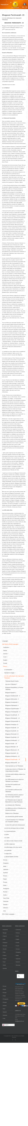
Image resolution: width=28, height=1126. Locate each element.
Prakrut (4, 955)
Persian (4, 992)
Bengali (4, 932)
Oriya (4, 952)
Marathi (4, 949)
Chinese (18, 932)
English (17, 939)
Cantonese (18, 929)
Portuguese (5, 999)
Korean (4, 986)
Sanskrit (5, 968)
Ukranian (5, 1015)
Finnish (17, 942)
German (18, 949)
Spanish (5, 1012)
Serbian (5, 1005)
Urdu (4, 1018)
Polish (4, 995)
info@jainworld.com (19, 1021)
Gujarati (5, 936)
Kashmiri (18, 961)
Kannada (5, 945)
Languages (5, 641)
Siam (4, 1008)
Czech (17, 936)
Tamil (4, 961)
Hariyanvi (5, 942)
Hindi (4, 939)
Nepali (4, 989)
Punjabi (4, 958)
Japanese (18, 958)
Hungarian (18, 952)
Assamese (5, 929)
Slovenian (18, 965)
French (17, 945)
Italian (17, 955)
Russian (5, 1002)
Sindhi (4, 965)
